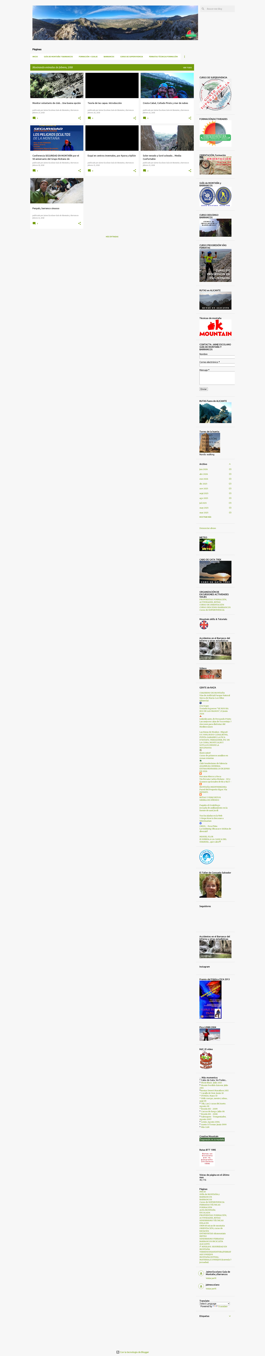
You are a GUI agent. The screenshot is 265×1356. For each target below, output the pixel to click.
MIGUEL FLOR (206, 836)
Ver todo (187, 68)
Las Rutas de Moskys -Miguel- (213, 732)
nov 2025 (203, 488)
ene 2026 (203, 479)
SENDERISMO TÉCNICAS (211, 1220)
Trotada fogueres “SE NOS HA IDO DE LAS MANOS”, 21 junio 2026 (213, 711)
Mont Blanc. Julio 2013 (211, 1082)
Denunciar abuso (207, 528)
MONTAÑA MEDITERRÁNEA (213, 787)
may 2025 (204, 508)
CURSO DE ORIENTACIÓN (211, 604)
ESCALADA (204, 1212)
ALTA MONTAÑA (207, 1210)
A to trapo (204, 706)
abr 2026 (203, 474)
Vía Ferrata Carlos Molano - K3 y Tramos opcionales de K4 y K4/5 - (215, 780)
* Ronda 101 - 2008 (208, 1114)
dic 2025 (203, 484)
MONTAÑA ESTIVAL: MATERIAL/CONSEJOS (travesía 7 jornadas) (215, 1260)
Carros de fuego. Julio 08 (213, 1111)
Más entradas (112, 237)
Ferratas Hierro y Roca (210, 776)
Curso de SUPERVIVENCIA (131, 57)
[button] (79, 118)
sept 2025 (203, 493)
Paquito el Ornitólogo (209, 805)
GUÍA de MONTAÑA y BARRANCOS (58, 57)
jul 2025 (203, 503)
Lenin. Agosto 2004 (210, 1122)
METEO (203, 1236)
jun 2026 (203, 469)
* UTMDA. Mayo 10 (208, 1096)
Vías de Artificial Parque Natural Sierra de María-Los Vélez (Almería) (214, 698)
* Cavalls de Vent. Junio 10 (211, 1093)
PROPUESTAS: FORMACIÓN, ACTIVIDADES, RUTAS (213, 600)
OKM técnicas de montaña (212, 1225)
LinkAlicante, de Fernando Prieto (215, 719)
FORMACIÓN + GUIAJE (88, 57)
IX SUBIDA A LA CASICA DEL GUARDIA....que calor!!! (213, 840)
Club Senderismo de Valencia (213, 763)
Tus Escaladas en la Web (210, 815)
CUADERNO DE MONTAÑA (212, 693)
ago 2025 (203, 498)
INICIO (35, 57)
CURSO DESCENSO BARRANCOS (215, 607)
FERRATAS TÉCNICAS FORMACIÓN (163, 57)
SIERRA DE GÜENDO (209, 800)
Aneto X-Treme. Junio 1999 (213, 1124)
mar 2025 (203, 512)
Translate (222, 1306)
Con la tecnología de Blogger (134, 1352)
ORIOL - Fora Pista (208, 826)
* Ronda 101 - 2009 (208, 1109)
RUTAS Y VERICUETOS (210, 797)
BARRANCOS (109, 57)
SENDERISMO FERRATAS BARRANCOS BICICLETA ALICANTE (211, 1241)
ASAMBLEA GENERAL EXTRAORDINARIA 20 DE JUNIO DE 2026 (214, 768)
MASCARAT (205, 753)
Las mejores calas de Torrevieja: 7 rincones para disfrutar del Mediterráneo (215, 724)
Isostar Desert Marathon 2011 (215, 1090)
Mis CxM (205, 1127)
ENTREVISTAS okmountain (212, 1233)
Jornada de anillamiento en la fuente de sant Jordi (213, 809)
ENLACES (204, 1223)
